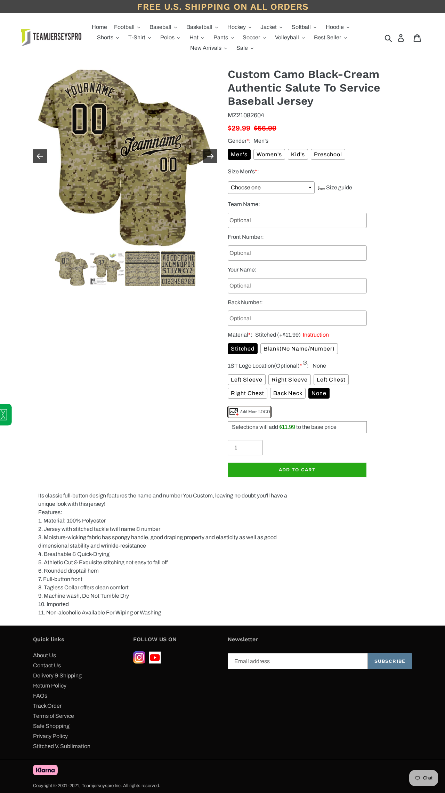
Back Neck (287, 393)
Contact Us (47, 665)
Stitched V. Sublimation (61, 746)
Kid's (298, 154)
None (319, 393)
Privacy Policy (50, 736)
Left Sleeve (246, 380)
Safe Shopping (51, 726)
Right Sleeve (290, 380)
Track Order (47, 706)
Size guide (338, 187)
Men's (239, 154)
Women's (269, 154)
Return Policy (49, 686)
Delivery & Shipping (57, 675)
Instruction (315, 335)
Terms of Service (53, 716)
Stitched (242, 349)
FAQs (40, 696)
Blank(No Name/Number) (299, 349)
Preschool (328, 154)
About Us (44, 655)
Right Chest (247, 393)
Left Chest (331, 380)
